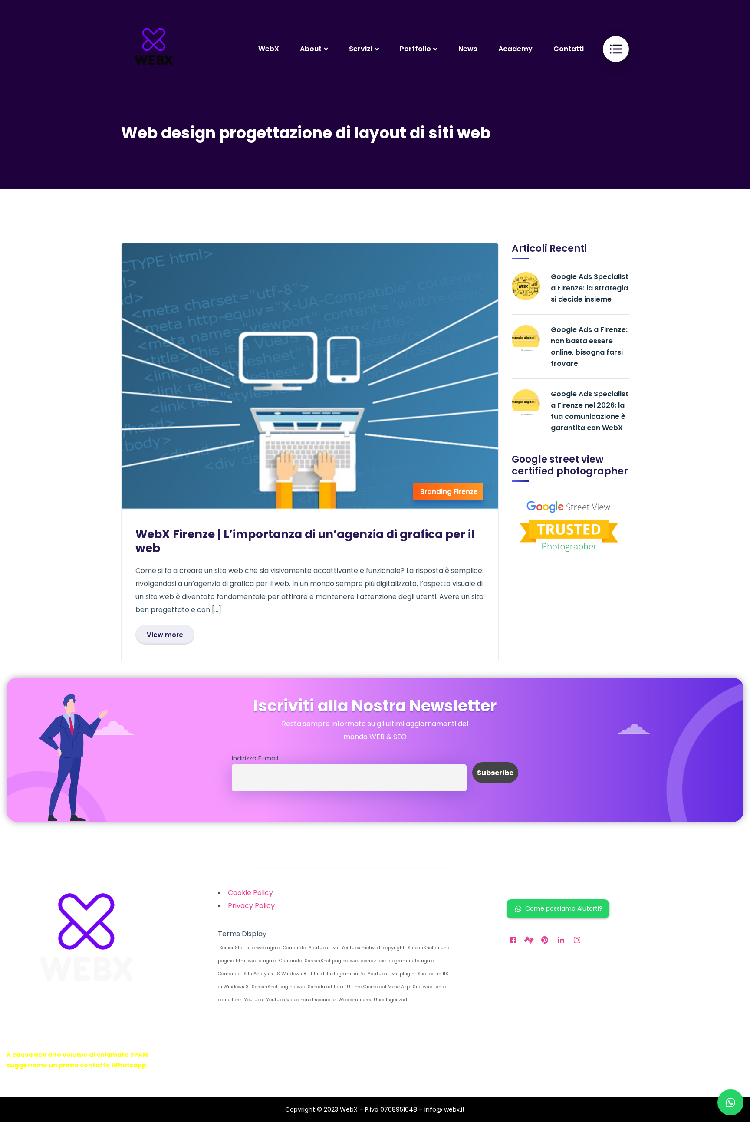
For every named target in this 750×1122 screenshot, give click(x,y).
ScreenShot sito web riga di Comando (262, 947)
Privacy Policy (251, 906)
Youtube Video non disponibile (300, 1000)
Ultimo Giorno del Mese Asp (377, 987)
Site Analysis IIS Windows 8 (274, 974)
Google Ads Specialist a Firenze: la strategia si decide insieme (589, 288)
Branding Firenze (449, 491)
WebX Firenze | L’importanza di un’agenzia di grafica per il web (304, 541)
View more (165, 634)
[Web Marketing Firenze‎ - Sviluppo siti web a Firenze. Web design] (153, 48)
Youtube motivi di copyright (372, 947)
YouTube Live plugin (390, 974)
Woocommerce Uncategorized (372, 1000)
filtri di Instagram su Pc (336, 974)
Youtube (253, 1000)
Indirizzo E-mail (255, 758)
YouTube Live (322, 947)
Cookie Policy (250, 893)
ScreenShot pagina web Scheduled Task (297, 987)
